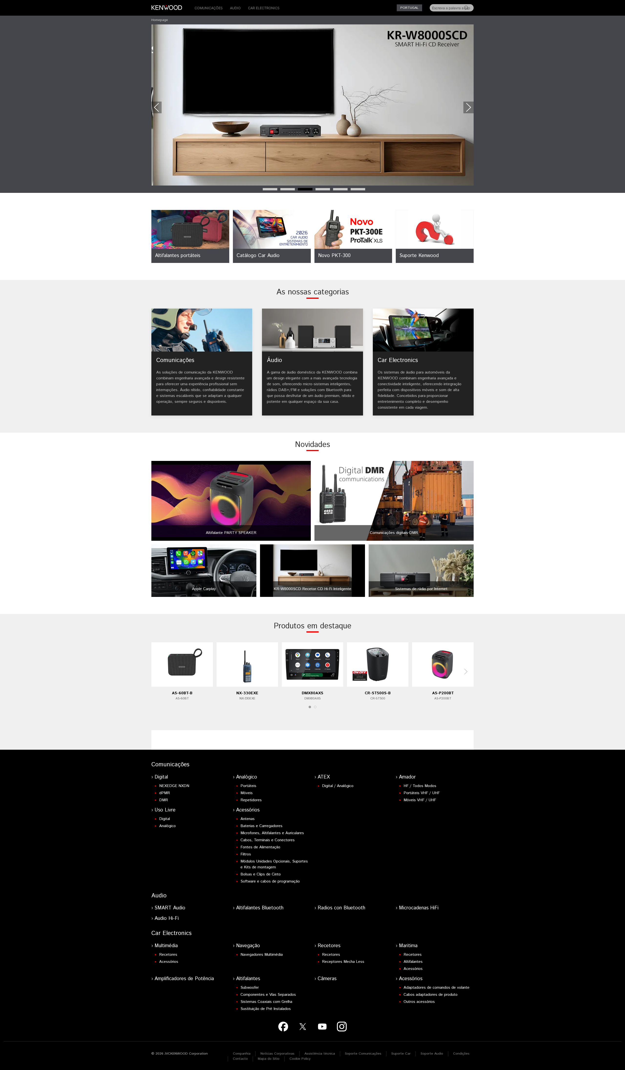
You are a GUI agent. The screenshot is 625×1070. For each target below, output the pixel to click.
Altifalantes (413, 962)
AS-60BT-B (182, 693)
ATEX (324, 777)
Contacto (240, 1058)
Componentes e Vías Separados (268, 994)
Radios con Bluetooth (341, 908)
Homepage (159, 20)
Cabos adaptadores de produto (431, 994)
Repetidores (251, 800)
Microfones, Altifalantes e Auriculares (272, 833)
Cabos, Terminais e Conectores (267, 840)
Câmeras (327, 978)
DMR (163, 800)
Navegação (248, 945)
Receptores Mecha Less (343, 962)
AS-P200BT (443, 693)
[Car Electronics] (423, 362)
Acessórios (248, 810)
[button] (156, 107)
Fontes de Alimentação (260, 847)
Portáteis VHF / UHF (422, 793)
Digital (161, 777)
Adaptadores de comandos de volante (436, 987)
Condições (461, 1053)
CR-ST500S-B (378, 693)
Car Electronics (264, 8)
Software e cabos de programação (270, 881)
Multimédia (166, 945)
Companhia (241, 1053)
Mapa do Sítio (269, 1058)
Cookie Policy (300, 1058)
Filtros (245, 854)
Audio (235, 8)
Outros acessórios (419, 1002)
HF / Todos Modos (420, 786)
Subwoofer (249, 987)
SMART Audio (170, 908)
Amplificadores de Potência (184, 978)
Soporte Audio (432, 1053)
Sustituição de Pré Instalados (265, 1009)
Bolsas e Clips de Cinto (260, 874)
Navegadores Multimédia (261, 954)
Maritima (408, 945)
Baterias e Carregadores (261, 826)
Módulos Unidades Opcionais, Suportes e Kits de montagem (274, 864)
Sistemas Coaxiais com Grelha (266, 1002)
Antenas (247, 819)
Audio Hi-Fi (167, 918)
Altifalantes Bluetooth (259, 908)
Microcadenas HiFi (418, 908)
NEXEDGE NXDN (174, 786)
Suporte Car (401, 1053)
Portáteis (248, 786)
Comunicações (209, 8)
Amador (407, 777)
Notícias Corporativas (277, 1053)
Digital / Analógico (338, 786)
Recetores (168, 954)
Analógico (246, 777)
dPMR (164, 793)
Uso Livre (165, 810)
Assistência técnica (319, 1053)
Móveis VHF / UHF (420, 800)
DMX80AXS (312, 693)
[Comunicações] (201, 362)
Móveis (246, 793)
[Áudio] (312, 362)
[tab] (270, 189)
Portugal (409, 7)
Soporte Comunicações (363, 1053)
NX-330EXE (247, 693)
